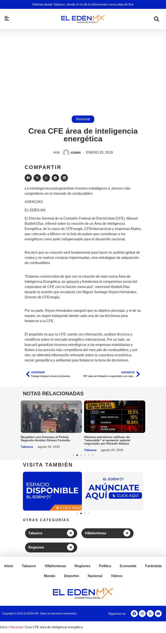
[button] (28, 178)
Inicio (8, 566)
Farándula (153, 566)
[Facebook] (134, 613)
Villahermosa (95, 533)
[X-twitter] (150, 613)
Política (105, 566)
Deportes (71, 576)
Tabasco (27, 446)
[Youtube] (158, 613)
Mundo (49, 576)
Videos (116, 576)
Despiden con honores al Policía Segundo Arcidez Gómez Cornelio (45, 438)
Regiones (36, 547)
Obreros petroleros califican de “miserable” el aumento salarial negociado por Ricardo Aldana (107, 440)
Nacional (83, 119)
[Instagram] (142, 613)
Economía (128, 566)
